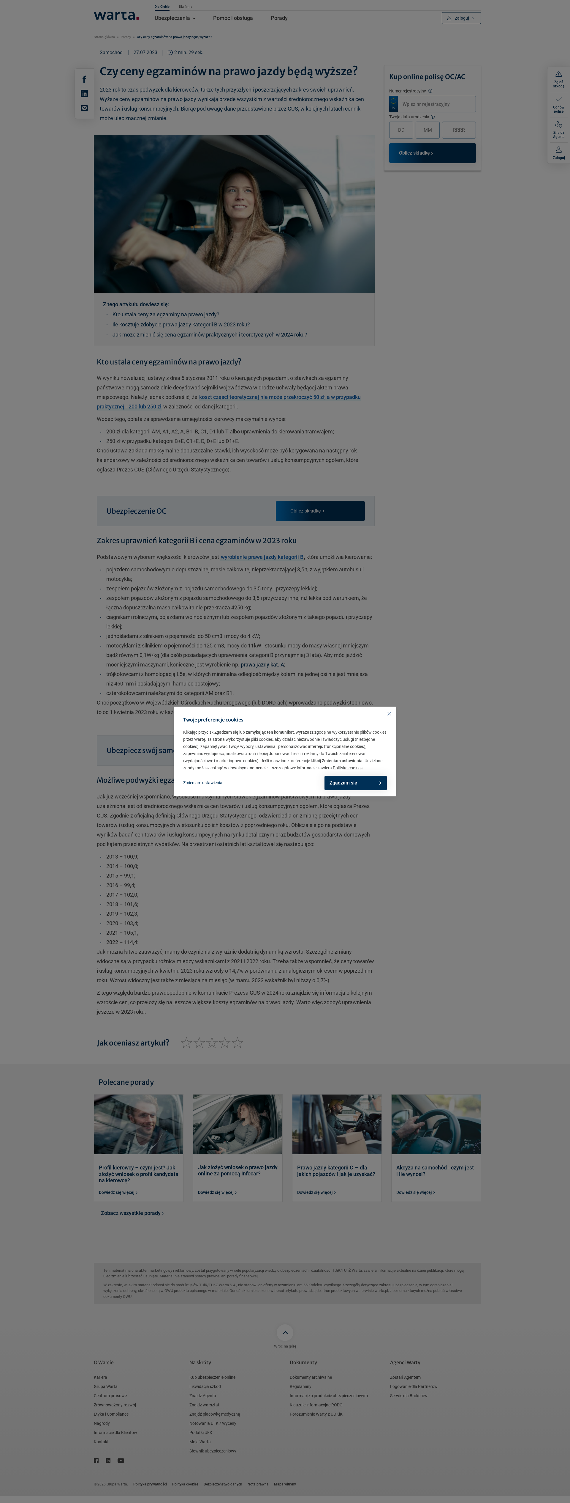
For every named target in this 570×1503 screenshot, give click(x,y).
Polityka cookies (347, 767)
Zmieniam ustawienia (202, 782)
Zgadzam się (343, 783)
